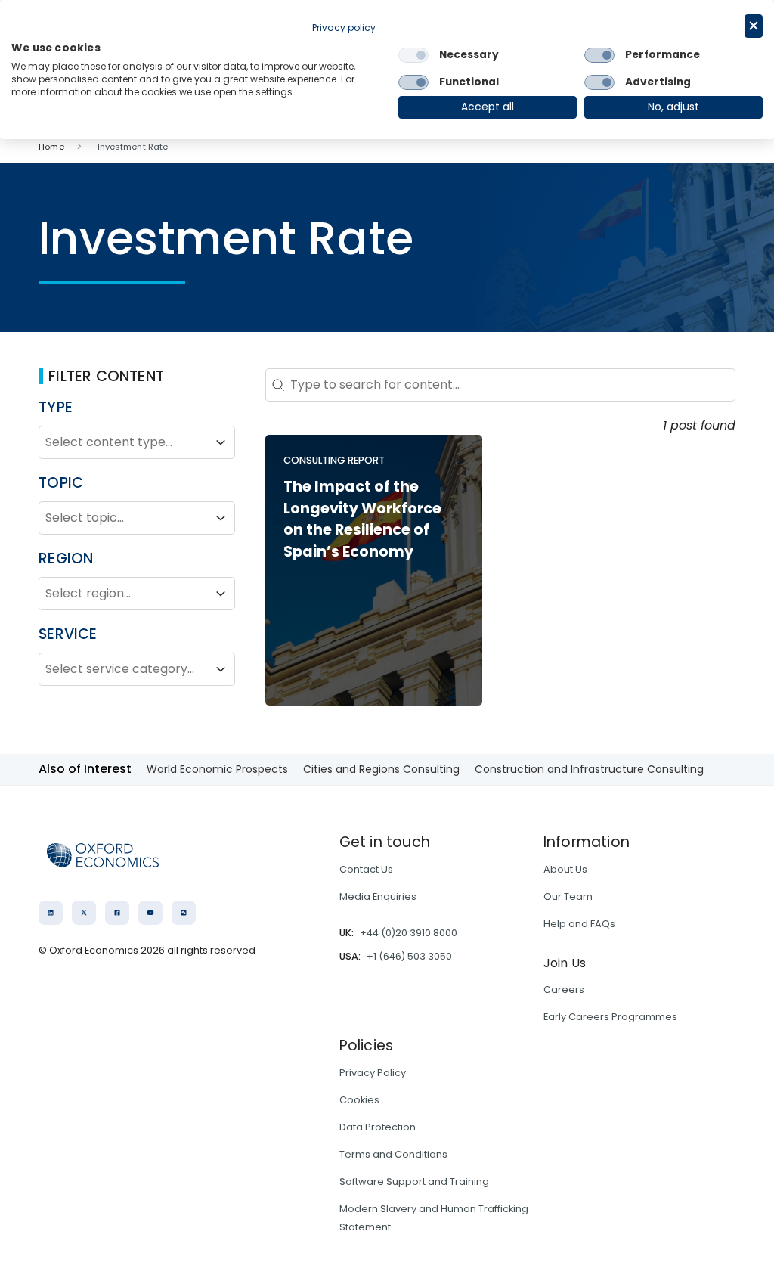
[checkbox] (413, 55)
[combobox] (123, 442)
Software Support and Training (414, 1181)
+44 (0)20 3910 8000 (408, 932)
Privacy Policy (372, 1072)
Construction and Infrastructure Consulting (589, 769)
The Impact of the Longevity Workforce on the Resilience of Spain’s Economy (362, 519)
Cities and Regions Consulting (381, 769)
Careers (563, 989)
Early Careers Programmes (610, 1016)
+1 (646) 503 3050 (409, 956)
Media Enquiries (377, 896)
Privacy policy (344, 27)
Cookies (359, 1099)
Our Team (568, 896)
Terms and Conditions (393, 1154)
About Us (565, 869)
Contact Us (366, 869)
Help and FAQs (579, 923)
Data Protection (377, 1127)
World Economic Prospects (217, 769)
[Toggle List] (220, 442)
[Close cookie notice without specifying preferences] (754, 26)
